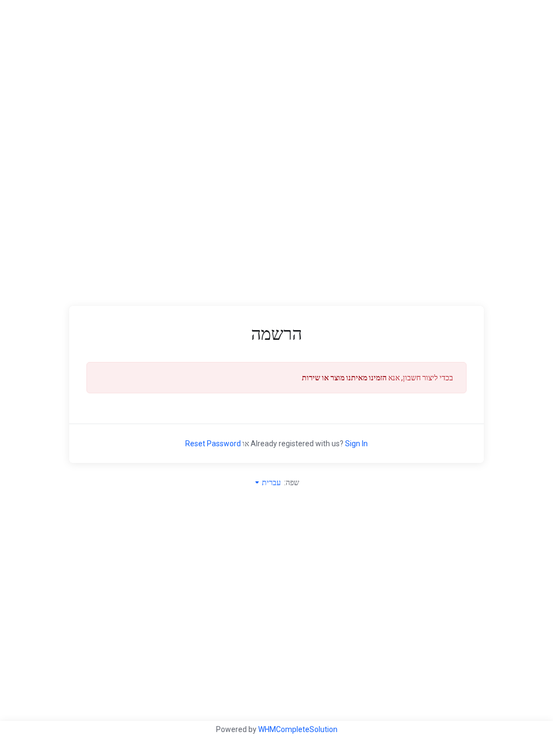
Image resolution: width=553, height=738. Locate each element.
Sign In (356, 443)
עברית (270, 482)
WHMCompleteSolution (298, 729)
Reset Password (213, 443)
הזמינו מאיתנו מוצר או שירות (344, 377)
